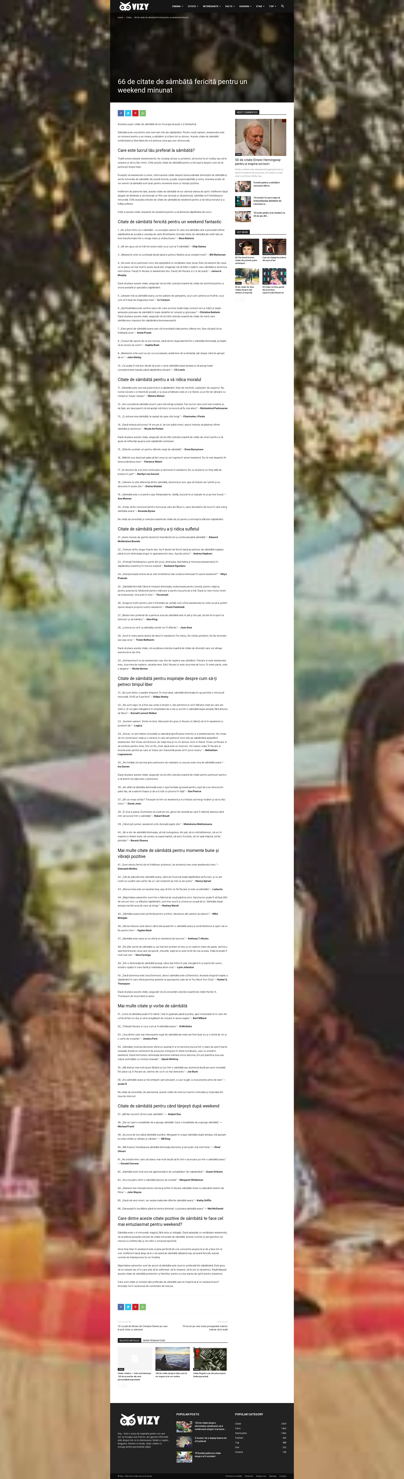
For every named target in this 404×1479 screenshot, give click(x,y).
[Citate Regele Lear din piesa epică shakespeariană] (210, 1359)
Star (259, 6)
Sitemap (272, 1476)
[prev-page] (120, 1386)
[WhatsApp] (143, 113)
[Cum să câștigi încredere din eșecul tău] (274, 247)
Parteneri (249, 1476)
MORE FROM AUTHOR (154, 1340)
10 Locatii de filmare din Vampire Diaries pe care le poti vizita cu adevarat (143, 1328)
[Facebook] (121, 113)
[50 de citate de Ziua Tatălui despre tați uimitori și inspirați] (247, 276)
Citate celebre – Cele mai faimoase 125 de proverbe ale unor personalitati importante (134, 1376)
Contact (282, 1476)
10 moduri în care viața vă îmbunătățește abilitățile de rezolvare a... (267, 200)
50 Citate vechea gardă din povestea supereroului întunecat (273, 290)
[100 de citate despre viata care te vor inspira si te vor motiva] (172, 1359)
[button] (282, 6)
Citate (192, 6)
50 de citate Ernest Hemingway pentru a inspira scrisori (258, 162)
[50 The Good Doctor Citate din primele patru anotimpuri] (247, 247)
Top (271, 6)
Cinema (176, 6)
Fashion (244, 6)
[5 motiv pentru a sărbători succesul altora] (243, 186)
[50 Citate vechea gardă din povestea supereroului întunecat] (274, 276)
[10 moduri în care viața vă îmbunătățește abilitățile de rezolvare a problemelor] (243, 201)
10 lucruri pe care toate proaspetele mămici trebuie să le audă (205, 1328)
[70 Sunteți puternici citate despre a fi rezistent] (184, 1457)
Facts (228, 6)
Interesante (210, 6)
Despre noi (261, 1476)
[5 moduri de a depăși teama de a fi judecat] (184, 1441)
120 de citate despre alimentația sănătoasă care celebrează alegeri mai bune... (210, 1426)
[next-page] (125, 1386)
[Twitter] (128, 113)
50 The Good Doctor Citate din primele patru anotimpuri (246, 260)
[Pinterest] (135, 113)
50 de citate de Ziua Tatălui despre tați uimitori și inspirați (244, 290)
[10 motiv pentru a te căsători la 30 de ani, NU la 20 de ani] (243, 216)
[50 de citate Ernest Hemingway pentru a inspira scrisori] (260, 137)
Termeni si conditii (234, 1476)
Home (120, 17)
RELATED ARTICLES (129, 1340)
